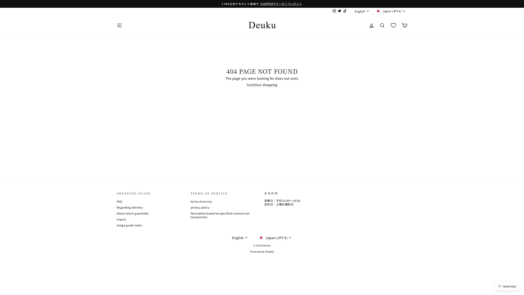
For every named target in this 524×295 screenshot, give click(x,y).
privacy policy (200, 207)
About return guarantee (133, 213)
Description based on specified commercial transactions (220, 215)
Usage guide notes (129, 225)
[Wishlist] (393, 25)
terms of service (201, 201)
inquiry (121, 219)
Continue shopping (262, 85)
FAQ (119, 201)
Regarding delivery (130, 207)
